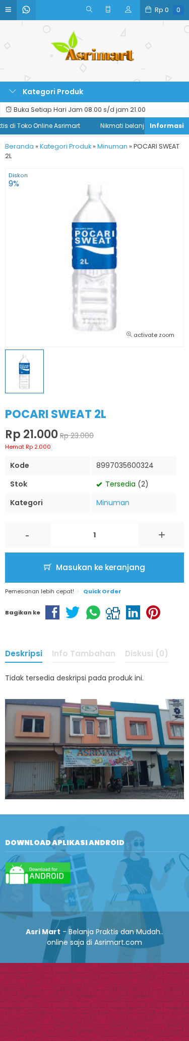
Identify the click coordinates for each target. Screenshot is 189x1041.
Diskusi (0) (146, 653)
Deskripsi (23, 653)
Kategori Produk (52, 92)
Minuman (113, 503)
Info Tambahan (83, 653)
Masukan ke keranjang (99, 567)
